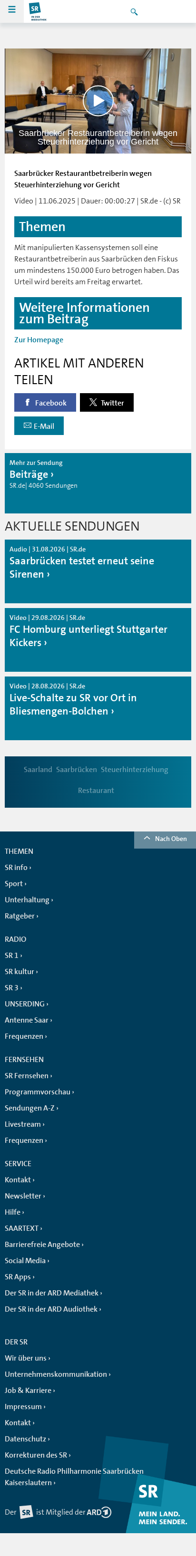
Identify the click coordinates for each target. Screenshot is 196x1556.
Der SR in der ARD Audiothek (51, 1309)
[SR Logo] (38, 11)
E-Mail (44, 426)
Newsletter (23, 1196)
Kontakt (18, 1180)
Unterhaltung (27, 900)
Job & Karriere (28, 1390)
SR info (16, 867)
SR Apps (18, 1277)
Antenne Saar (27, 1020)
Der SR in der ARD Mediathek (51, 1293)
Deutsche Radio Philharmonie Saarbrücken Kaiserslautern (74, 1477)
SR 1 (12, 955)
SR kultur (19, 971)
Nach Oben (171, 838)
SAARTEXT (22, 1228)
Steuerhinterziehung (134, 769)
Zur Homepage (38, 340)
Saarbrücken (76, 769)
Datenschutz (25, 1439)
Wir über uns (26, 1358)
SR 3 (12, 988)
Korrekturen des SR (36, 1455)
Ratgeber (20, 916)
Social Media (25, 1261)
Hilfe (12, 1212)
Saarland (38, 769)
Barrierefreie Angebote (42, 1244)
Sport (14, 884)
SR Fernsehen (27, 1076)
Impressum (23, 1406)
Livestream (23, 1124)
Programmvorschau (37, 1092)
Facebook (50, 403)
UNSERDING (25, 1004)
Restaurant (96, 790)
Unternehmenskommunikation (56, 1374)
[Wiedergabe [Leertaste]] (98, 101)
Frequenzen (24, 1036)
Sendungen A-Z (30, 1108)
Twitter (111, 403)
